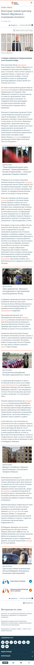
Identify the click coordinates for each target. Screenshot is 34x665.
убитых (4, 426)
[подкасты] (13, 663)
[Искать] (29, 663)
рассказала (16, 137)
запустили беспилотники (10, 385)
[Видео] (21, 663)
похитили (4, 200)
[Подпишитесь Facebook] (7, 642)
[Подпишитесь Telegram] (19, 642)
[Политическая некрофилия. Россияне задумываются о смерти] (17, 360)
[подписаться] (7, 646)
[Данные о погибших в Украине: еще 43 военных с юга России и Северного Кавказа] (17, 455)
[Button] (13, 25)
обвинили (4, 90)
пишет (3, 347)
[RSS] (28, 642)
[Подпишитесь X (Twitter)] (11, 642)
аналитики (7, 491)
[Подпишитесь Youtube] (15, 642)
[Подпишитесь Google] (3, 642)
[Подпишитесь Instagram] (23, 642)
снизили (29, 541)
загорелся (28, 182)
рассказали (5, 259)
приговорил (22, 65)
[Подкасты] (3, 646)
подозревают (6, 311)
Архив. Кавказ (6, 8)
